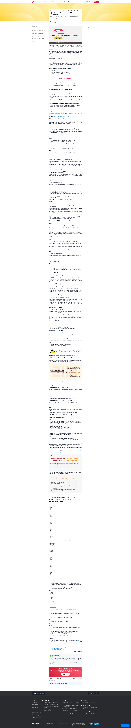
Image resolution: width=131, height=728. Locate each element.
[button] (87, 1)
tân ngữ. (69, 141)
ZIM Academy (54, 21)
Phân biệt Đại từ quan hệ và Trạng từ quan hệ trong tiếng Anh (64, 355)
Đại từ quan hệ (51, 121)
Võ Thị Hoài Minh (54, 656)
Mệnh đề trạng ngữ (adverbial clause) (57, 649)
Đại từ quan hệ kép (35, 34)
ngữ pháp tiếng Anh (78, 45)
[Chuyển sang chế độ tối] (92, 2)
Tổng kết (33, 41)
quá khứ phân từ (72, 403)
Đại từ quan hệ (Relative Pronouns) (37, 31)
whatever (74, 314)
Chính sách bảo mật (35, 704)
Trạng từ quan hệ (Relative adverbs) (37, 33)
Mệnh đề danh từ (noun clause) (56, 648)
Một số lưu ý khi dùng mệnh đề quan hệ (38, 38)
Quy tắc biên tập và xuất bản (36, 712)
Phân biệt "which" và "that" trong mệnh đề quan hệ (64, 199)
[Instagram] (98, 693)
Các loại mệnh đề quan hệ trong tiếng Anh (38, 30)
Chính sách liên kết (35, 707)
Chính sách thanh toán (35, 709)
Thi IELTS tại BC (34, 702)
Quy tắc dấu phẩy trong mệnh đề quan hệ (61, 116)
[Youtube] (92, 693)
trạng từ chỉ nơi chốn (59, 332)
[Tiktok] (95, 693)
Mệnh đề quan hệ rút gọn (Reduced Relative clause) (38, 37)
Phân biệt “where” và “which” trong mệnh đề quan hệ (64, 236)
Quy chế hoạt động (35, 710)
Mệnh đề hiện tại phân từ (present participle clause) (60, 647)
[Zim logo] (33, 2)
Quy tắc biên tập (54, 22)
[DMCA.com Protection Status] (91, 724)
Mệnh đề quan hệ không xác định (57, 105)
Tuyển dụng (33, 714)
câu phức (71, 47)
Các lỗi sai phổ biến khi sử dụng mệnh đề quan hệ (62, 499)
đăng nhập (55, 683)
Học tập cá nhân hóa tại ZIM (36, 717)
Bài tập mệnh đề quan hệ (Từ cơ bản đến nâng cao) (64, 635)
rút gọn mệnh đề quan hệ (56, 381)
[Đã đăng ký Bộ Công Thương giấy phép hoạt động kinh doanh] (96, 724)
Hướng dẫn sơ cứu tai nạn (36, 715)
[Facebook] (89, 693)
